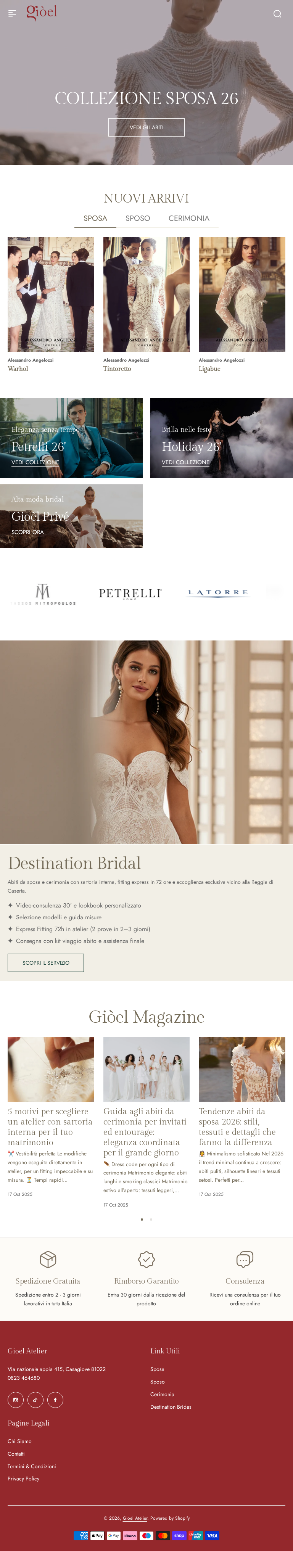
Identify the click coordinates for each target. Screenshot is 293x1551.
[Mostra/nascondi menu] (12, 13)
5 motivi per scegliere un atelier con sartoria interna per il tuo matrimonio (50, 1127)
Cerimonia (162, 1394)
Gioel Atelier (135, 1518)
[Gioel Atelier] (42, 13)
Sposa (157, 1369)
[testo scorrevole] (71, 594)
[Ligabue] (242, 294)
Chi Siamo (20, 1441)
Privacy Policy (23, 1478)
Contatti (16, 1454)
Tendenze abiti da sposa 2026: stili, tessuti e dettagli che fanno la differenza (237, 1127)
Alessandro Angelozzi (30, 360)
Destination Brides (171, 1407)
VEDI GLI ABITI (146, 127)
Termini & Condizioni (32, 1466)
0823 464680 (24, 1378)
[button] (141, 1219)
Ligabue (210, 369)
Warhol (18, 369)
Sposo (157, 1381)
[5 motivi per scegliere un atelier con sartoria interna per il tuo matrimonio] (51, 1069)
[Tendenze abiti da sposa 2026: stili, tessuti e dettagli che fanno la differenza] (242, 1069)
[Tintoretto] (146, 294)
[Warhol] (51, 294)
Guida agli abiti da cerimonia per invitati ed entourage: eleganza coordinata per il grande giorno (145, 1132)
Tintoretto (117, 369)
